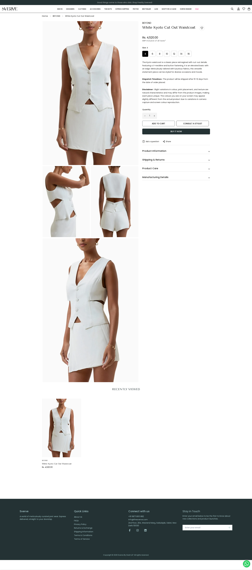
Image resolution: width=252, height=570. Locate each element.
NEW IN (59, 9)
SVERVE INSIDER (185, 9)
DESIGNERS (70, 9)
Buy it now (176, 131)
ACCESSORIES (95, 9)
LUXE (156, 9)
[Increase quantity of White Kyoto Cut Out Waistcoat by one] (154, 116)
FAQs (76, 520)
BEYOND (56, 16)
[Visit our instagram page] (137, 530)
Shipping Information (83, 531)
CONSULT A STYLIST (192, 123)
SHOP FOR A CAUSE (169, 9)
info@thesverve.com (138, 519)
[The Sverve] (10, 9)
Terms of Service (82, 539)
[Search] (232, 9)
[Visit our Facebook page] (131, 530)
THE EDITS (108, 9)
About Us (78, 517)
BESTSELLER (146, 9)
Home (45, 16)
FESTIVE (136, 9)
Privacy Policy (80, 524)
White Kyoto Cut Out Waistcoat (57, 464)
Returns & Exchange (83, 528)
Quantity (146, 109)
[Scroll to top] (247, 556)
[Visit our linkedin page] (145, 530)
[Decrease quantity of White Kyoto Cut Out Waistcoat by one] (144, 116)
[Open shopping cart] (249, 9)
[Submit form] (229, 527)
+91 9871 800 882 (136, 516)
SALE (197, 9)
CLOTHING (82, 9)
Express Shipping (122, 9)
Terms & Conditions (83, 535)
